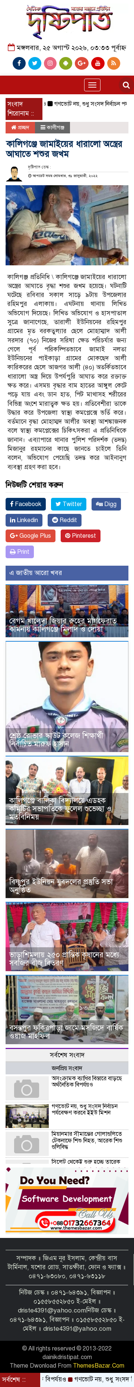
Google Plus (34, 536)
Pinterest (83, 536)
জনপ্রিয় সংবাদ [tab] (67, 1068)
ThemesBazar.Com (98, 1365)
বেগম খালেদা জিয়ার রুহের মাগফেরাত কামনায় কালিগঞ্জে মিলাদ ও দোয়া (63, 625)
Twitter (71, 504)
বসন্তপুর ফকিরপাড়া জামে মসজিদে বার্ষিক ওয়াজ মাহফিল (66, 1032)
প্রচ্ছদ (22, 127)
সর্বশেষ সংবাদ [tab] (67, 1055)
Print (22, 552)
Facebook (27, 504)
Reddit (67, 520)
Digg (110, 504)
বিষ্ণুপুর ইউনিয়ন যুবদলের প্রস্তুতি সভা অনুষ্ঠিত (61, 886)
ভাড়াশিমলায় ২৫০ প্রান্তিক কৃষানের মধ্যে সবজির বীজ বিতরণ (64, 959)
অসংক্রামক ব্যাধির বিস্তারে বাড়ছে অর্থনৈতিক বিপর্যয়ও (87, 1082)
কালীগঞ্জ (55, 127)
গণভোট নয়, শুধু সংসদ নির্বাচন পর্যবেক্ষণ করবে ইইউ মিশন (85, 1110)
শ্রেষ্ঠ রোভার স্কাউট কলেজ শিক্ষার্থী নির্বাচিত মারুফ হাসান (56, 740)
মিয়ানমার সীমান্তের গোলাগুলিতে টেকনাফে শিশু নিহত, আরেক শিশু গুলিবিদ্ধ (87, 1140)
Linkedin (26, 520)
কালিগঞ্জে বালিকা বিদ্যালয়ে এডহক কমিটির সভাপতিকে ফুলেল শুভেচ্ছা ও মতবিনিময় (60, 809)
